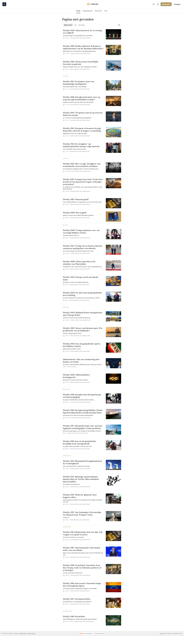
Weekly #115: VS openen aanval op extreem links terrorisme (82, 114)
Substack (162, 633)
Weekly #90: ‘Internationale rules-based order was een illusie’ (81, 549)
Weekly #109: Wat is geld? (75, 213)
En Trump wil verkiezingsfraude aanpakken (77, 118)
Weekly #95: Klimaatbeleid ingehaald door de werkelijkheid (82, 462)
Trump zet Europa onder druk (72, 573)
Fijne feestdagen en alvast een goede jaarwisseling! (80, 619)
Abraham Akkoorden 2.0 (71, 235)
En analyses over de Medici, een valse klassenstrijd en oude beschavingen (82, 188)
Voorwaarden (22, 633)
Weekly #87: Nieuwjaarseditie (76, 599)
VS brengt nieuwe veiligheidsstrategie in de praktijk (80, 588)
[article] (92, 35)
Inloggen (177, 4)
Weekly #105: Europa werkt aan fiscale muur (80, 278)
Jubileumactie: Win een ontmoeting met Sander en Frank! (81, 360)
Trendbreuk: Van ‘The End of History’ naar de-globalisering (82, 267)
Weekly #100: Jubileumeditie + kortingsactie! (77, 376)
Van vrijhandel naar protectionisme (74, 149)
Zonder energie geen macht (72, 333)
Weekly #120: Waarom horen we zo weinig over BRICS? (82, 31)
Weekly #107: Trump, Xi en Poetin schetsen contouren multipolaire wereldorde (82, 247)
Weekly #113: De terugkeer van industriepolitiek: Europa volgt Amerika (81, 145)
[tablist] (74, 25)
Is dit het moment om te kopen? (73, 537)
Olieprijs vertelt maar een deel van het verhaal (78, 102)
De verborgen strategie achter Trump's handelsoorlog (80, 169)
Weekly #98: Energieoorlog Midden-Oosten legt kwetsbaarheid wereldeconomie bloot (83, 411)
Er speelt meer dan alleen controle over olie (77, 446)
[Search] (154, 4)
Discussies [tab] (81, 25)
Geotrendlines (71, 366)
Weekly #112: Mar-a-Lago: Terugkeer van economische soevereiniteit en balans (81, 165)
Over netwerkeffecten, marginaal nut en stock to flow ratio (82, 202)
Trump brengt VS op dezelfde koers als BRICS (78, 35)
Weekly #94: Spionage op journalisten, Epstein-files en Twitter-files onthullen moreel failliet (81, 479)
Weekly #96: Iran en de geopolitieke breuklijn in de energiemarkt (79, 442)
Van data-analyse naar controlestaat (74, 87)
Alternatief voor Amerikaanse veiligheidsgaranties (79, 51)
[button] (78, 11)
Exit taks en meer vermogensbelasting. (75, 282)
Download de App (100, 633)
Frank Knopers (75, 38)
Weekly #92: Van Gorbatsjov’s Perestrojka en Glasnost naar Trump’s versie (82, 513)
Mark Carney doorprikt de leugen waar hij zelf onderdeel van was (83, 554)
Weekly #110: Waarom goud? (76, 199)
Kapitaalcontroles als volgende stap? (75, 133)
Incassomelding (31, 633)
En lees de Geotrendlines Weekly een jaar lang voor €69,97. (82, 364)
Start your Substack (86, 633)
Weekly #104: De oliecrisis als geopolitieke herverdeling (82, 294)
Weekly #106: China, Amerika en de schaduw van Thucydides (79, 262)
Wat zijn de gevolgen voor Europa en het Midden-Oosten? (82, 431)
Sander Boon (86, 38)
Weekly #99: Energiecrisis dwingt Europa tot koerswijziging (82, 395)
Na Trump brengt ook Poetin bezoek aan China (78, 251)
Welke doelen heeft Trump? (72, 349)
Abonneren (166, 4)
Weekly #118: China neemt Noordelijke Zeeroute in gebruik (80, 63)
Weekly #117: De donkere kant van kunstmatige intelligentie (78, 82)
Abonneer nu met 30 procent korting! (75, 380)
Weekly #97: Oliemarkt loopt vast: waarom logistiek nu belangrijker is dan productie (82, 427)
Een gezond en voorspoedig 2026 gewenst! (77, 601)
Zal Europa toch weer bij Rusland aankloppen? (78, 415)
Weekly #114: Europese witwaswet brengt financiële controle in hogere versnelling (82, 129)
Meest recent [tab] (68, 25)
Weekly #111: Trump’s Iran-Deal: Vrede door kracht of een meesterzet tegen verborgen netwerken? (83, 181)
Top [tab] (75, 25)
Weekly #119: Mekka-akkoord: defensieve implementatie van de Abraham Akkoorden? (83, 47)
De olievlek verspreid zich (71, 484)
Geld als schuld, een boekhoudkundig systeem (78, 215)
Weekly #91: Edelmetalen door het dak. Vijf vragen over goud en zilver (82, 533)
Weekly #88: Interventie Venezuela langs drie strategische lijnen (82, 584)
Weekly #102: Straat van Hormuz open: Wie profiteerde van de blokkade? (82, 329)
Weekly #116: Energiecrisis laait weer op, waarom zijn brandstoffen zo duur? (81, 98)
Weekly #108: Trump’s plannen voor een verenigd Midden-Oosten (81, 231)
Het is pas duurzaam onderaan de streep (76, 466)
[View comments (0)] (77, 40)
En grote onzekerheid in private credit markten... (79, 400)
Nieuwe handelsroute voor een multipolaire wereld (80, 67)
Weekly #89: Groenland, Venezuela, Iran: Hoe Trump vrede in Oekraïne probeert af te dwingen (82, 567)
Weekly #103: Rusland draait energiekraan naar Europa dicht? (82, 313)
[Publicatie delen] (158, 4)
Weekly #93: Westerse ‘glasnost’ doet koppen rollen (80, 496)
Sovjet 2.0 (66, 517)
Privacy (16, 633)
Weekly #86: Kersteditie (74, 616)
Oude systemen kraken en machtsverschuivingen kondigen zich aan (82, 501)
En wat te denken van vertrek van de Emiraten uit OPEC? (81, 298)
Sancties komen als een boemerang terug (76, 318)
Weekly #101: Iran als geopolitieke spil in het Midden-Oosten (81, 345)
